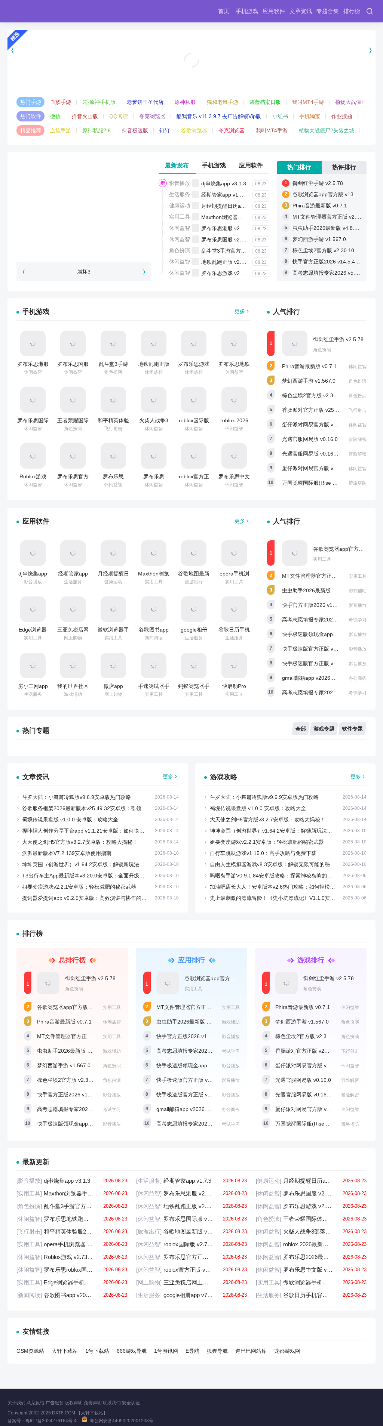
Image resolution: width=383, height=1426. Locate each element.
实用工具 (179, 217)
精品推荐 (30, 130)
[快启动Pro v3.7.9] (234, 665)
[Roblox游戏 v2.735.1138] (33, 456)
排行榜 (351, 11)
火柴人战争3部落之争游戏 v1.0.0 (311, 1231)
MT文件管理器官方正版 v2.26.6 (329, 217)
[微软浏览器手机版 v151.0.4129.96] (113, 609)
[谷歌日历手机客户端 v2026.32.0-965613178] (234, 609)
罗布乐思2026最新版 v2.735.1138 (311, 1257)
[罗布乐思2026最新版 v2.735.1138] (113, 456)
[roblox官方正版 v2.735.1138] (193, 456)
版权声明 (74, 1402)
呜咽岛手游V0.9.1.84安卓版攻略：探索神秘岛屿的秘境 (273, 876)
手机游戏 (247, 11)
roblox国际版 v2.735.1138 (191, 1244)
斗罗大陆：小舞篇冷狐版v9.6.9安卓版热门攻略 (76, 797)
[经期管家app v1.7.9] (73, 553)
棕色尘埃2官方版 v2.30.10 (323, 250)
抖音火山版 (85, 116)
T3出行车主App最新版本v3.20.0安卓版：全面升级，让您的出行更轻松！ (107, 876)
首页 (223, 11)
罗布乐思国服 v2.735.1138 (232, 240)
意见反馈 (36, 1402)
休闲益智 (179, 228)
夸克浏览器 (152, 116)
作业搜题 (341, 116)
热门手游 (30, 102)
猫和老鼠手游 (222, 102)
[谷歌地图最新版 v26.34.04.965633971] (193, 553)
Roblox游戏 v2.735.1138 (71, 1257)
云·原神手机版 (99, 102)
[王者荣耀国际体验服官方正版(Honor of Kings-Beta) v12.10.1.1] (73, 400)
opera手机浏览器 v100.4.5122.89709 (71, 1244)
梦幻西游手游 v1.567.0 (319, 239)
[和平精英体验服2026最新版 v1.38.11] (113, 400)
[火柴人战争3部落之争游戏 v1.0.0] (153, 400)
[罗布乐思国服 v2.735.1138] (73, 343)
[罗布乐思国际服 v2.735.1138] (33, 400)
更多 (240, 311)
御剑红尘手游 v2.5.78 (317, 183)
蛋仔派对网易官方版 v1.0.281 (316, 425)
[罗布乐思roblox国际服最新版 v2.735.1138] (153, 456)
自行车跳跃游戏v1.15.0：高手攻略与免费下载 (263, 853)
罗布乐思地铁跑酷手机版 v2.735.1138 (71, 1219)
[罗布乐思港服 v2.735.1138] (33, 343)
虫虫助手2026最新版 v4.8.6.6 (327, 228)
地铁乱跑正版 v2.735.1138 (232, 262)
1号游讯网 (166, 1351)
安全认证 (131, 1402)
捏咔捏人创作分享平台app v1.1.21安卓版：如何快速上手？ (91, 831)
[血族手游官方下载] (191, 50)
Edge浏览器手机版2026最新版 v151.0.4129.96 (71, 1282)
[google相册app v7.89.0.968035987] (193, 609)
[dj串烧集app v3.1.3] (33, 553)
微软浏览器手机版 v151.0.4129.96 (311, 1282)
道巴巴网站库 (251, 1351)
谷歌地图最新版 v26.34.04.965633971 (191, 1231)
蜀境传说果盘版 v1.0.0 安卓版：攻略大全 (70, 819)
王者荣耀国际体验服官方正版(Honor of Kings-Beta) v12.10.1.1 (311, 1219)
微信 (55, 116)
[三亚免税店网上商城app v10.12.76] (73, 609)
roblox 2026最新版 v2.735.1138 (311, 1244)
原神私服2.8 (96, 130)
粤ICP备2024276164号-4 (51, 1420)
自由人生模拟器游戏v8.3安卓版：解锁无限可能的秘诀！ (275, 864)
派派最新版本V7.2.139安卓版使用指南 (66, 853)
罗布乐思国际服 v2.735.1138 (191, 1219)
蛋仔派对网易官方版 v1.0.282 (316, 468)
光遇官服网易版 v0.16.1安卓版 (317, 454)
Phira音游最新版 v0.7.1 (319, 206)
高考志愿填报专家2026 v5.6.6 (327, 273)
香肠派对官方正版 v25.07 (311, 410)
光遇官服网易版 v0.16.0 (310, 439)
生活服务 (179, 194)
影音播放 (179, 183)
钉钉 (164, 130)
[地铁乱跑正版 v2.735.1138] (153, 343)
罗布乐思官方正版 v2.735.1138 (191, 1257)
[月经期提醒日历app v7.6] (113, 553)
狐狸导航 (217, 1351)
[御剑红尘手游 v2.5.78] (294, 343)
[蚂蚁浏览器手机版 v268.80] (193, 665)
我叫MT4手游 (308, 102)
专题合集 (327, 11)
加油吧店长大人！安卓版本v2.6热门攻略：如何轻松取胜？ (278, 887)
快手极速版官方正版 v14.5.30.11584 (324, 663)
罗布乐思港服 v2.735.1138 (232, 228)
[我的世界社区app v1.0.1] (73, 665)
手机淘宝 (309, 116)
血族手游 (60, 102)
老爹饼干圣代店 (145, 102)
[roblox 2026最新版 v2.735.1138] (234, 400)
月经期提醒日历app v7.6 (229, 206)
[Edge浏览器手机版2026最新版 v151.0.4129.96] (33, 609)
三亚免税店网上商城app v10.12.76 (191, 1282)
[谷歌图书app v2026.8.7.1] (153, 609)
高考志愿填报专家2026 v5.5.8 (317, 692)
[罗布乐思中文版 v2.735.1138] (234, 456)
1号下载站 (97, 1351)
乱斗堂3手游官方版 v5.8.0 (231, 251)
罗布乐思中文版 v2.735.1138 (311, 1269)
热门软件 (30, 116)
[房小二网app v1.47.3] (33, 665)
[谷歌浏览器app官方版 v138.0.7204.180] (294, 553)
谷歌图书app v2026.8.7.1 (71, 1295)
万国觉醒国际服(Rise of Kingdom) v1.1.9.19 (326, 1124)
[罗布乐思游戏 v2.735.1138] (193, 343)
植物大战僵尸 (351, 102)
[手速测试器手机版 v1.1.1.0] (153, 665)
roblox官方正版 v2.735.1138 (191, 1269)
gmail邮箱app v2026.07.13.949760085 (328, 678)
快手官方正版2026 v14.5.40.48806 (333, 262)
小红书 (280, 116)
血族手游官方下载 (191, 70)
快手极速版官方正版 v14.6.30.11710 (324, 649)
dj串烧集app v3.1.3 (223, 183)
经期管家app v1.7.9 (224, 195)
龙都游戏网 (287, 1351)
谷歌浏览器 (194, 130)
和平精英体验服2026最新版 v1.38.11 (71, 1231)
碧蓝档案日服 (265, 102)
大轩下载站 (65, 1351)
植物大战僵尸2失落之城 (326, 130)
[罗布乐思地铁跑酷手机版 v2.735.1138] (234, 343)
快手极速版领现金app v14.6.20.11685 (326, 634)
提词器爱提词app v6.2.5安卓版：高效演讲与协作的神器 (87, 898)
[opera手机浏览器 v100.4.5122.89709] (234, 553)
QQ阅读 (118, 116)
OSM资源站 (30, 1351)
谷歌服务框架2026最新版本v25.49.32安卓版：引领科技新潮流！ (97, 808)
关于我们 (16, 1402)
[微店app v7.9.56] (113, 665)
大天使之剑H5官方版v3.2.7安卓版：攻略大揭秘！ (80, 842)
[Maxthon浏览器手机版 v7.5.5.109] (153, 553)
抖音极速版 (135, 130)
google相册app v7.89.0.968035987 (191, 1295)
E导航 (192, 1351)
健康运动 (179, 206)
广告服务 (55, 1402)
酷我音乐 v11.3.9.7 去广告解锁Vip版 (219, 116)
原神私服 (185, 102)
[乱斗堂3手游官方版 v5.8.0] (113, 343)
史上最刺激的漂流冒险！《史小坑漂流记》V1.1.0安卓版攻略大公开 (288, 898)
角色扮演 (179, 250)
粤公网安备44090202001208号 (121, 1420)
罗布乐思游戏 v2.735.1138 (232, 273)
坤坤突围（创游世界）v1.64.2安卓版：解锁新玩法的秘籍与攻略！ (99, 864)
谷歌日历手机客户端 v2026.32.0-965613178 (311, 1295)
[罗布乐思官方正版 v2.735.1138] (73, 456)
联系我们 (112, 1402)
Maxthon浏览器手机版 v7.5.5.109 (240, 217)
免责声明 (93, 1402)
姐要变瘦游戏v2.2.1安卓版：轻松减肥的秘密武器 (79, 887)
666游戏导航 (132, 1351)
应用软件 (274, 11)
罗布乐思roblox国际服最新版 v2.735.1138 (71, 1269)
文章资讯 (300, 11)
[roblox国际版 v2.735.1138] (193, 400)
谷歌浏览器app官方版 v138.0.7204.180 (83, 1007)
